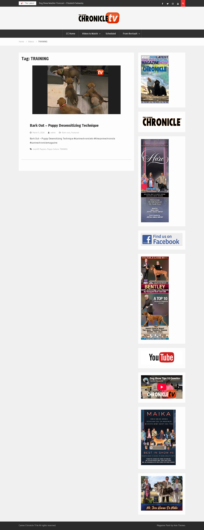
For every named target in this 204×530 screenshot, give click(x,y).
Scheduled (111, 33)
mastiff (36, 149)
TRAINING (64, 149)
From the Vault (130, 33)
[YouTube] (178, 4)
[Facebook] (162, 4)
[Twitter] (167, 4)
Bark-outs (66, 132)
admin (53, 132)
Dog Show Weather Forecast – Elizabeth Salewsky (61, 3)
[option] (64, 3)
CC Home (70, 33)
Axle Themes (179, 525)
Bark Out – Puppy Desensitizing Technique (64, 125)
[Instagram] (173, 4)
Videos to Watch (90, 33)
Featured (75, 132)
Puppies (43, 149)
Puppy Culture (53, 149)
